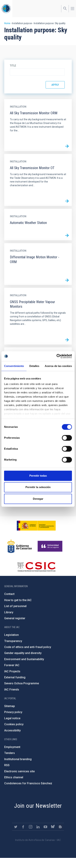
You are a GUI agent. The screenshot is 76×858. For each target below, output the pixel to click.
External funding (14, 677)
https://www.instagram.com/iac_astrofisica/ (30, 826)
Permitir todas (38, 475)
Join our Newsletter (38, 805)
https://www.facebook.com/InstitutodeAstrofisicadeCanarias (23, 826)
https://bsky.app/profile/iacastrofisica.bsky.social (53, 826)
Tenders (9, 753)
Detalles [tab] (34, 365)
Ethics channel (13, 777)
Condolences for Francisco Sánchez (28, 783)
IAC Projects (12, 671)
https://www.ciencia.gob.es (36, 526)
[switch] (67, 438)
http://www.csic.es (36, 567)
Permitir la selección (38, 487)
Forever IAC (11, 665)
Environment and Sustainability (24, 659)
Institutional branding (18, 759)
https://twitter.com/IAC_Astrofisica (15, 826)
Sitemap (9, 706)
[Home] (6, 8)
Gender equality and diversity (23, 653)
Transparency (13, 641)
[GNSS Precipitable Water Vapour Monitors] (67, 340)
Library (8, 612)
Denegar (38, 498)
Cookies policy (14, 724)
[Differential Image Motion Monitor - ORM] (67, 280)
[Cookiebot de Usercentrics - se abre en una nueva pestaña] (56, 356)
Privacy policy (13, 712)
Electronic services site (19, 771)
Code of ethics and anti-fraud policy (27, 647)
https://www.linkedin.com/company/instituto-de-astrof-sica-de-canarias (38, 826)
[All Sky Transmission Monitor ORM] (67, 146)
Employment (12, 747)
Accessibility (12, 730)
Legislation (11, 635)
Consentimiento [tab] (14, 365)
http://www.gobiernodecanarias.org (19, 546)
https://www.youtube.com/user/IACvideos (45, 826)
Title (13, 65)
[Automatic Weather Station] (67, 235)
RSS (7, 765)
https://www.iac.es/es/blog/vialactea (60, 826)
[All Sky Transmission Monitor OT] (67, 201)
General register (14, 618)
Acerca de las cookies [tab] (58, 365)
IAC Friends (11, 689)
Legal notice (12, 718)
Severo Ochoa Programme (21, 683)
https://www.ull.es (50, 546)
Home (7, 23)
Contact (9, 594)
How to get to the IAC (18, 600)
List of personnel (15, 606)
